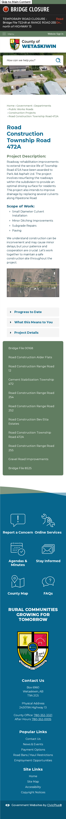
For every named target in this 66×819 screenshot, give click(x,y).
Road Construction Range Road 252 (31, 408)
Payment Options (33, 749)
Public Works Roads (21, 109)
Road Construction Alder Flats (30, 357)
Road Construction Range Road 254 (31, 395)
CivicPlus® (54, 805)
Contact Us (33, 738)
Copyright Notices (33, 792)
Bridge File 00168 (20, 348)
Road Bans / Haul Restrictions (33, 755)
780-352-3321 (43, 715)
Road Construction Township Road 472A (29, 434)
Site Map (33, 781)
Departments (42, 105)
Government (24, 105)
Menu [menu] (11, 34)
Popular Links (33, 732)
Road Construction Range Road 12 (31, 368)
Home (11, 105)
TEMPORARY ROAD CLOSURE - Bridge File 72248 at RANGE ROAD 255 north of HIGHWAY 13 (33, 22)
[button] (58, 60)
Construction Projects (22, 112)
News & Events (33, 744)
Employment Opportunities (33, 760)
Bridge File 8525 (20, 468)
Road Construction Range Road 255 (31, 448)
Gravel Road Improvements (28, 459)
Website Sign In (55, 34)
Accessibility (33, 787)
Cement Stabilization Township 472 (31, 381)
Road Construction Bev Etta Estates (28, 421)
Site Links (33, 769)
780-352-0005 (41, 719)
